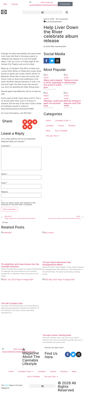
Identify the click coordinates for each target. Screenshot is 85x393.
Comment (6, 146)
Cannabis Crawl (61, 120)
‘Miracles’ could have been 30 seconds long (53, 103)
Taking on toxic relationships (71, 81)
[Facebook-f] (46, 60)
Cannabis (50, 125)
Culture (61, 125)
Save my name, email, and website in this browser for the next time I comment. (18, 203)
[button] (42, 12)
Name (4, 174)
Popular (15, 4)
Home (48, 120)
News (48, 131)
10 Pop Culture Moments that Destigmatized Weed (56, 263)
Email (4, 183)
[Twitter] (52, 60)
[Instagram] (57, 60)
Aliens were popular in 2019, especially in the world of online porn (53, 83)
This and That (51, 136)
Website (4, 192)
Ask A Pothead (61, 131)
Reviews (72, 125)
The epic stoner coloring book (56, 335)
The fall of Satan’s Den (12, 303)
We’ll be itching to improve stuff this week (72, 103)
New (5, 4)
